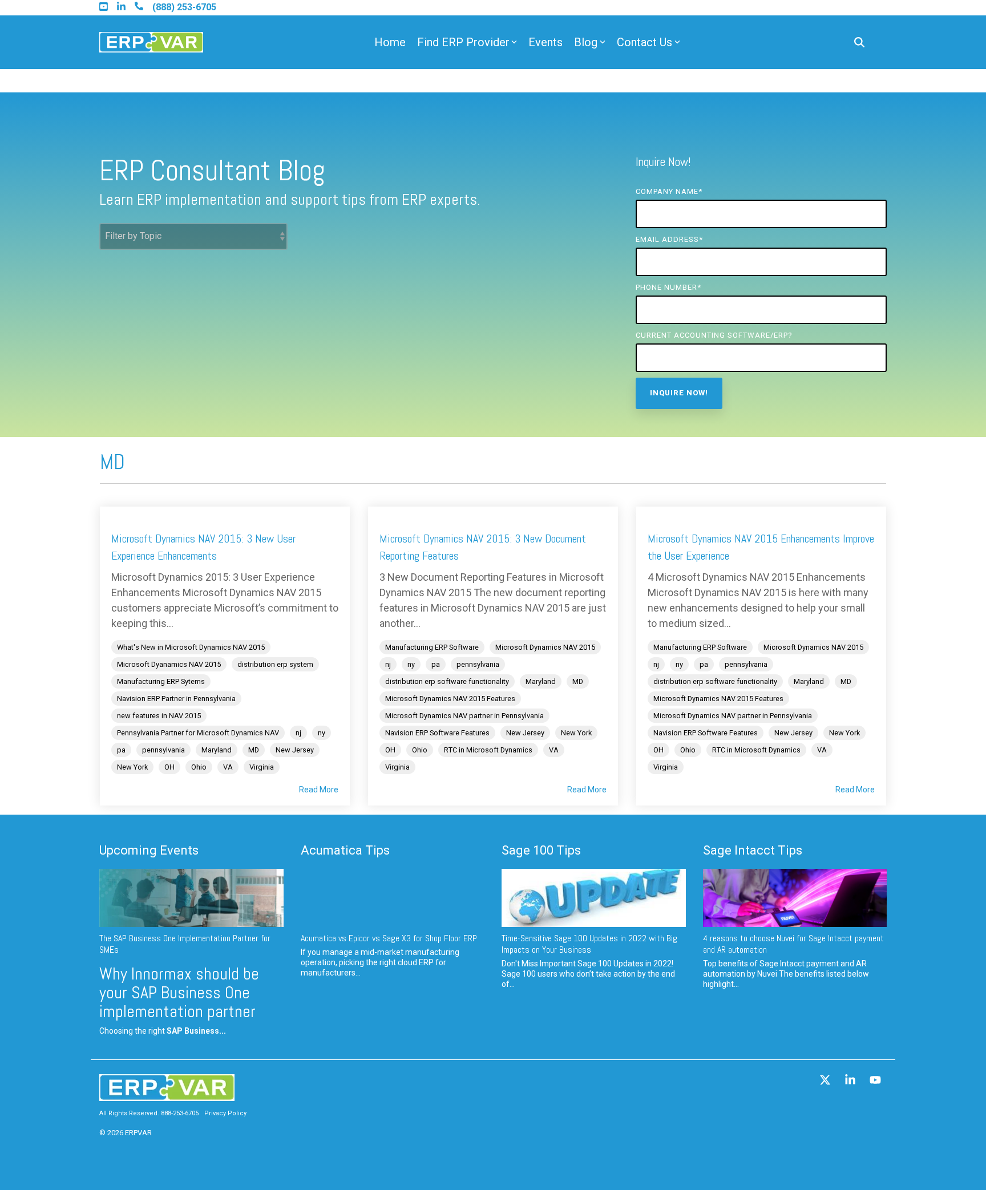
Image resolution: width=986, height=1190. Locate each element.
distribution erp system (275, 664)
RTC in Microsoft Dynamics (488, 750)
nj (298, 732)
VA (228, 767)
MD (253, 750)
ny (321, 732)
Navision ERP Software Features (437, 732)
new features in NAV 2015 (159, 715)
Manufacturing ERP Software (432, 647)
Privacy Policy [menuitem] (225, 1113)
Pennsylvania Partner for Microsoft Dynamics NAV (198, 732)
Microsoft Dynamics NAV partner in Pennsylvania (464, 715)
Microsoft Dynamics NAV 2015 (545, 647)
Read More (318, 789)
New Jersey (295, 750)
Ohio (199, 767)
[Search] (859, 42)
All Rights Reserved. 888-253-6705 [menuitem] (149, 1113)
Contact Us (644, 42)
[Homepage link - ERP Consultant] (167, 1095)
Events (545, 42)
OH (169, 767)
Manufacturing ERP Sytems (161, 681)
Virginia (261, 767)
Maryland (216, 750)
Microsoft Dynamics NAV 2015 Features (450, 698)
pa (121, 750)
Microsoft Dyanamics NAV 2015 (169, 664)
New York (132, 767)
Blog (585, 42)
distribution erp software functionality (447, 681)
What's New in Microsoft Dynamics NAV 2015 (191, 647)
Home (390, 42)
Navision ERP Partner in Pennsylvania (176, 698)
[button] (826, 1081)
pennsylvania (163, 750)
